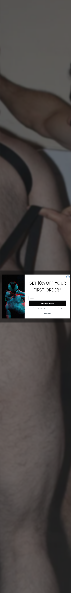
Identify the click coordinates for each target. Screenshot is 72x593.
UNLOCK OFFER (47, 303)
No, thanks (47, 313)
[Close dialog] (67, 276)
